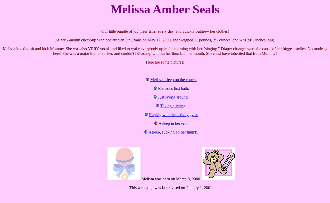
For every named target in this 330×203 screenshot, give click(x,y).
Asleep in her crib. (173, 123)
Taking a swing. (173, 106)
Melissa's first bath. (173, 88)
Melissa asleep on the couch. (173, 79)
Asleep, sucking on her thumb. (173, 132)
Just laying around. (173, 97)
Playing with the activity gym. (173, 114)
